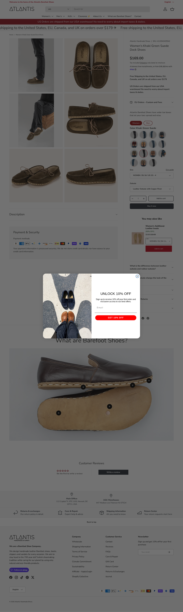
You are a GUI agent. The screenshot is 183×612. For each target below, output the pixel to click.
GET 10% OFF (116, 318)
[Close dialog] (137, 276)
